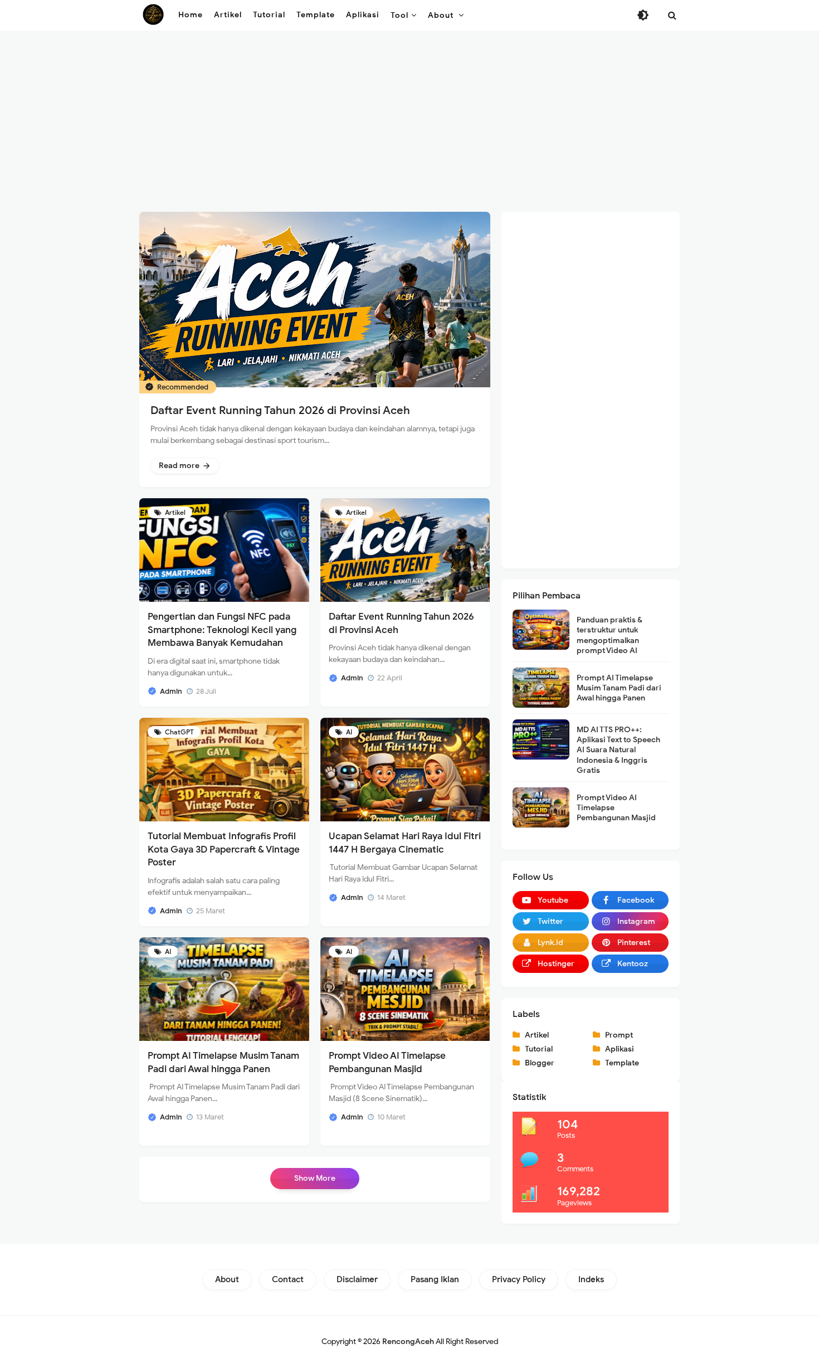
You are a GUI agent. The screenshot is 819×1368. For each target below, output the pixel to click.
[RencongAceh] (153, 14)
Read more (180, 465)
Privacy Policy (518, 1279)
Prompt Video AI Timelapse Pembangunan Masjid (616, 807)
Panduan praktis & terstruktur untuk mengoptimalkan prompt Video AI (609, 635)
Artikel (174, 512)
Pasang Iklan (435, 1279)
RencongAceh (408, 1341)
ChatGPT (178, 732)
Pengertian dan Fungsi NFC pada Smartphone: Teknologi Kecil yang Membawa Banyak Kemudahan (222, 630)
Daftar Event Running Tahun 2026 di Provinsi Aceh (280, 410)
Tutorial (539, 1049)
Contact (288, 1279)
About (227, 1279)
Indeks (591, 1279)
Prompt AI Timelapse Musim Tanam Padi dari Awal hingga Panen (619, 688)
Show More (314, 1178)
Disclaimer (357, 1279)
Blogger (539, 1063)
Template (622, 1063)
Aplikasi (619, 1049)
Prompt (619, 1035)
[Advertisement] (409, 123)
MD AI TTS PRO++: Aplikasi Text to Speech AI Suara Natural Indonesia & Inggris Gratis (618, 750)
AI (348, 732)
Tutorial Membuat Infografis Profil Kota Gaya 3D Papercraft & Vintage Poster (224, 849)
